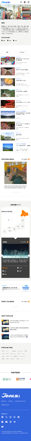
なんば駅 (27, 138)
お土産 (23, 74)
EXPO (26, 62)
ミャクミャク (19, 63)
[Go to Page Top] (28, 438)
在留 (8, 356)
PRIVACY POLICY (5, 405)
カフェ (23, 105)
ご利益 (23, 138)
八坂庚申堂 (26, 127)
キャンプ (23, 95)
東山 (17, 128)
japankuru (20, 351)
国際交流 (16, 356)
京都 (4, 40)
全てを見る (24, 159)
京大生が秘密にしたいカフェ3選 (23, 102)
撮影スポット (19, 150)
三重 (17, 96)
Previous (2, 255)
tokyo (23, 353)
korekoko (22, 356)
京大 (17, 107)
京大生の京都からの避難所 (21, 91)
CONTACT (10, 401)
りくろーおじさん (26, 85)
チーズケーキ (19, 85)
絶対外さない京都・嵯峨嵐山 (22, 69)
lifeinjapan (13, 353)
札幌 (5, 274)
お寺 (23, 127)
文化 (17, 62)
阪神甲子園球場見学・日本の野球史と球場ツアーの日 (23, 113)
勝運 (17, 139)
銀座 (3, 358)
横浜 (18, 358)
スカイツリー (24, 358)
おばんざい (19, 74)
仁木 (5, 271)
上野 (3, 353)
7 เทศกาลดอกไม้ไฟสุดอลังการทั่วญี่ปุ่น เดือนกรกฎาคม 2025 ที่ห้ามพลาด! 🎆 (19, 335)
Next (29, 255)
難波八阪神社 (19, 134)
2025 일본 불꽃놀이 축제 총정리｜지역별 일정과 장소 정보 (19, 321)
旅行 (23, 150)
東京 (3, 351)
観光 (20, 73)
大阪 (16, 40)
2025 (23, 62)
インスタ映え (27, 73)
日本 (8, 353)
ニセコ (20, 268)
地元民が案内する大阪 (20, 80)
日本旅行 (13, 358)
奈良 (10, 40)
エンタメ (18, 118)
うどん (25, 84)
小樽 (20, 271)
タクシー (28, 95)
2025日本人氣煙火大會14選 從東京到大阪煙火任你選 (19, 328)
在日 (3, 356)
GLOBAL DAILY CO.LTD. (20, 401)
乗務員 (14, 351)
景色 (26, 150)
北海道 (5, 268)
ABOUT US (3, 401)
